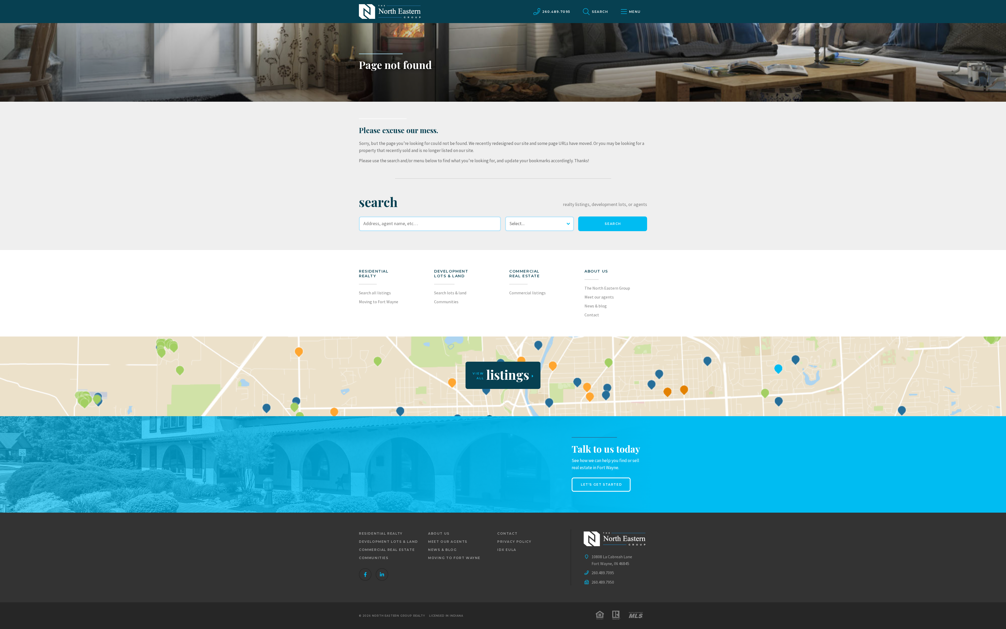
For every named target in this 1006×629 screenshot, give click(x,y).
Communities (446, 301)
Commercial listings (527, 292)
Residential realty (374, 273)
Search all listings (375, 292)
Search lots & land (450, 292)
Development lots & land (451, 273)
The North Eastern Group (607, 288)
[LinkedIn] (382, 574)
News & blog (595, 305)
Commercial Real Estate (524, 273)
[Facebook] (365, 574)
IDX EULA (506, 550)
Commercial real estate (387, 550)
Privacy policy (514, 542)
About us (596, 271)
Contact (591, 314)
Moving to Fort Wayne (378, 301)
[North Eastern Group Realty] (390, 11)
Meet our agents (599, 297)
